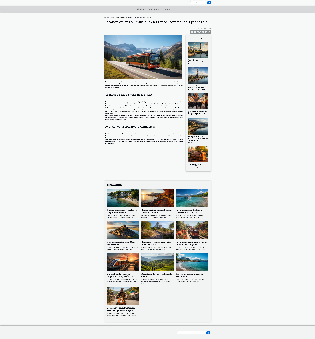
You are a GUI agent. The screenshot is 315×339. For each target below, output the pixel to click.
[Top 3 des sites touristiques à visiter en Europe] (198, 50)
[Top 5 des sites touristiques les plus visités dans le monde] (198, 75)
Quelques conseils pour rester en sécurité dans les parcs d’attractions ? (191, 244)
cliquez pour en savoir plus (117, 105)
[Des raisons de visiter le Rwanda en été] (157, 262)
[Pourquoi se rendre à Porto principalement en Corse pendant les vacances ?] (198, 126)
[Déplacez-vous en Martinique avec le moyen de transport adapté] (123, 296)
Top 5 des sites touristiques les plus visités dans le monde (196, 87)
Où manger (141, 9)
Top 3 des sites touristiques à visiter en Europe (197, 62)
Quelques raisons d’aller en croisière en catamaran (189, 211)
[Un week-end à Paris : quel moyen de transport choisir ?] (123, 262)
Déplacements (154, 9)
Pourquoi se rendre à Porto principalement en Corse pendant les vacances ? (198, 139)
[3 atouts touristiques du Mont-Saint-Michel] (123, 230)
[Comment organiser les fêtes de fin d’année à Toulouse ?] (198, 101)
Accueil (106, 17)
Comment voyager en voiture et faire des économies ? (196, 166)
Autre (176, 9)
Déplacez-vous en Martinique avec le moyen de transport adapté (121, 310)
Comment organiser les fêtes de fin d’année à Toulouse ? (197, 113)
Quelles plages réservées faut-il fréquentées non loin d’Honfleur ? (122, 212)
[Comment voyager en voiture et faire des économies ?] (198, 154)
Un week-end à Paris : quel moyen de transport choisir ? (120, 275)
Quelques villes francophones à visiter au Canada (156, 211)
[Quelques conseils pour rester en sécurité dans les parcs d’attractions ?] (192, 230)
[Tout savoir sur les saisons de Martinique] (192, 262)
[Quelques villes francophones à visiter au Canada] (157, 198)
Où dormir (166, 9)
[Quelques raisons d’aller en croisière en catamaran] (192, 198)
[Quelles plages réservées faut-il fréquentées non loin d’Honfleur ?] (123, 198)
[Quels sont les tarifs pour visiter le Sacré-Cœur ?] (157, 230)
